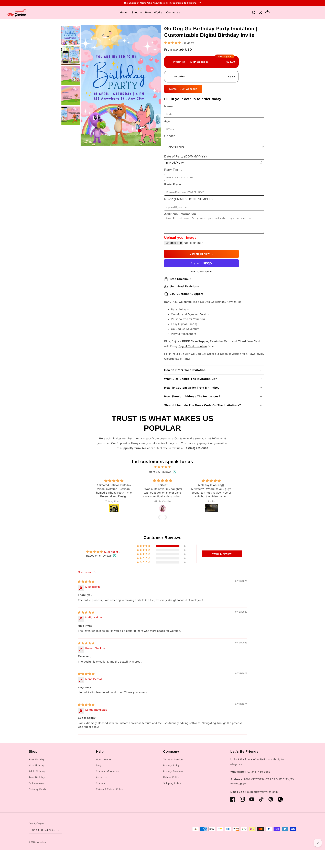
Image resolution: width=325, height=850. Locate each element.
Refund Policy (171, 777)
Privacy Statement (173, 771)
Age (167, 121)
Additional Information (180, 214)
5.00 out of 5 (112, 551)
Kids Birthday (36, 765)
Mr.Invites (41, 842)
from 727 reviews (160, 471)
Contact (100, 783)
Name (168, 106)
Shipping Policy (172, 783)
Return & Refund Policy (109, 789)
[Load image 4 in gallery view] (70, 95)
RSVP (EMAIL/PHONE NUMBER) (188, 199)
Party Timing (173, 169)
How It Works (103, 759)
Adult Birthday (37, 771)
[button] (136, 12)
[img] (162, 467)
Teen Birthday (37, 777)
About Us (101, 777)
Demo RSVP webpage (183, 88)
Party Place (172, 184)
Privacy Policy (171, 765)
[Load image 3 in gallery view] (70, 75)
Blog (98, 765)
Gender (169, 136)
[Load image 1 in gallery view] (70, 35)
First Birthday (36, 759)
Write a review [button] (221, 553)
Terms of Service (173, 759)
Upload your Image (180, 237)
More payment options (201, 271)
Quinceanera (36, 783)
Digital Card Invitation (193, 346)
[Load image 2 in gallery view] (70, 55)
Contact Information (107, 771)
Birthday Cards (37, 789)
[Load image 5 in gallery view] (70, 116)
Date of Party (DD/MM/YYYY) (185, 156)
